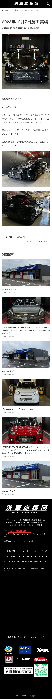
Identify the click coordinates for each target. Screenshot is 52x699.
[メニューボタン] (4, 4)
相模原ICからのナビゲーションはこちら (26, 636)
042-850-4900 (19, 530)
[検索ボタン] (48, 4)
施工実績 (35, 28)
